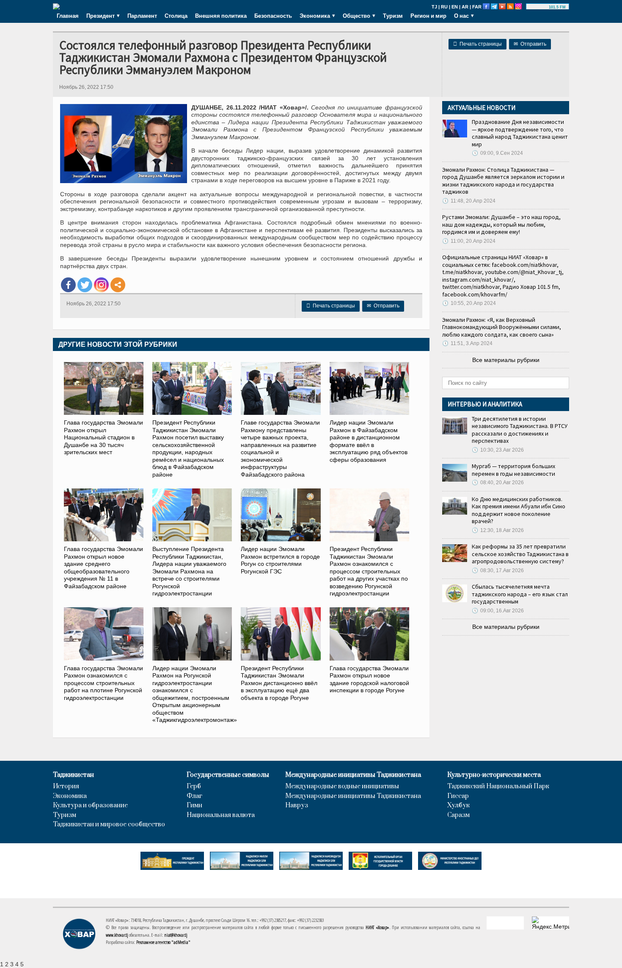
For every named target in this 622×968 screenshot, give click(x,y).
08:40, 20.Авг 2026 (498, 482)
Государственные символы (228, 775)
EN (454, 6)
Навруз (296, 805)
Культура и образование (90, 805)
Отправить (530, 44)
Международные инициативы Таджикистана (353, 775)
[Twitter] (84, 284)
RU (444, 6)
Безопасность (273, 15)
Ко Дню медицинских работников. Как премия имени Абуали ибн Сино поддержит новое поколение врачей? (518, 510)
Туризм (393, 15)
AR (465, 6)
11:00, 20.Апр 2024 (468, 241)
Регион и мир (428, 15)
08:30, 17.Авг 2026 (498, 570)
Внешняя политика (221, 15)
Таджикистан (73, 775)
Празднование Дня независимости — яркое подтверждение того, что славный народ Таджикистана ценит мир (520, 133)
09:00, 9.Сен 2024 (497, 153)
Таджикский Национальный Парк (498, 786)
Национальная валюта (221, 815)
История (66, 786)
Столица (176, 15)
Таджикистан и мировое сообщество (109, 824)
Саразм (458, 815)
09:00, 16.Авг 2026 (498, 611)
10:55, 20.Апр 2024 (469, 303)
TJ (434, 6)
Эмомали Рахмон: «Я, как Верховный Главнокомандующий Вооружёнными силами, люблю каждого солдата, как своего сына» (501, 327)
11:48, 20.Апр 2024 (468, 201)
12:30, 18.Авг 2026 (498, 530)
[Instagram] (101, 284)
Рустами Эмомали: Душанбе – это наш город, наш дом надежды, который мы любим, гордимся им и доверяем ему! (501, 224)
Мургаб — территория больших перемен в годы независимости (513, 469)
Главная (68, 15)
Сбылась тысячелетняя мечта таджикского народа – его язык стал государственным (520, 594)
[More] (117, 284)
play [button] (538, 7)
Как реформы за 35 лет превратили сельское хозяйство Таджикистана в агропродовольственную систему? (520, 554)
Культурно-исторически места (494, 775)
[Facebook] (68, 284)
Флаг (194, 796)
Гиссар (458, 796)
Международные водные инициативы (342, 786)
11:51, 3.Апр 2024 (467, 343)
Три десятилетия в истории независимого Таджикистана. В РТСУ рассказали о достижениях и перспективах (519, 430)
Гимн (194, 805)
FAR (477, 6)
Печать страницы (477, 44)
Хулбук (458, 805)
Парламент (142, 15)
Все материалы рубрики (505, 359)
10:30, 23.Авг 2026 (498, 450)
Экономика (70, 796)
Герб (194, 786)
